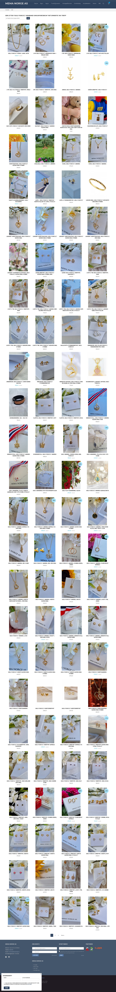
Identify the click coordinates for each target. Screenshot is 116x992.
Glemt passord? (54, 955)
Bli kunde (35, 966)
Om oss (35, 968)
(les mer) (29, 984)
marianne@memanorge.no (14, 951)
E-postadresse (26, 977)
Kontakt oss (36, 970)
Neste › (62, 935)
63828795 (11, 949)
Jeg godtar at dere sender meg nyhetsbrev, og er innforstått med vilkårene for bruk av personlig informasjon (71, 952)
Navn (5, 977)
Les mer (82, 955)
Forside (35, 965)
